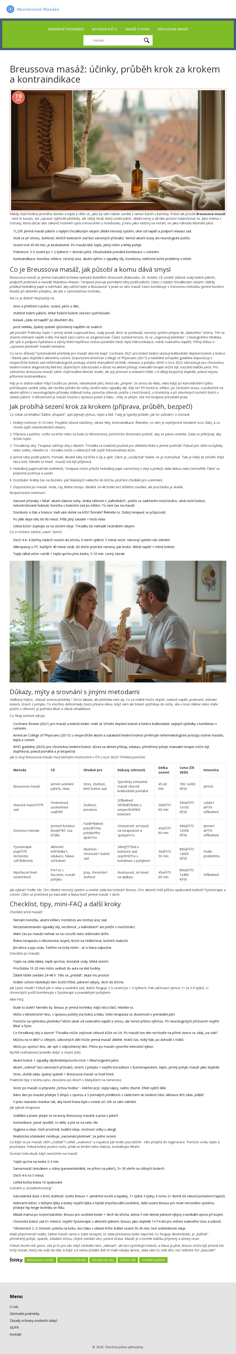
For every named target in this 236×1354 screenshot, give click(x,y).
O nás (14, 1307)
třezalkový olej (103, 1260)
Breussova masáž (173, 29)
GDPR (14, 1327)
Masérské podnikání (66, 29)
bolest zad (128, 1260)
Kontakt (15, 1334)
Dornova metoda (73, 1260)
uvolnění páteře (153, 1260)
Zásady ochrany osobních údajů (33, 1320)
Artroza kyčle (104, 29)
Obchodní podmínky (24, 1313)
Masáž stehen (137, 29)
